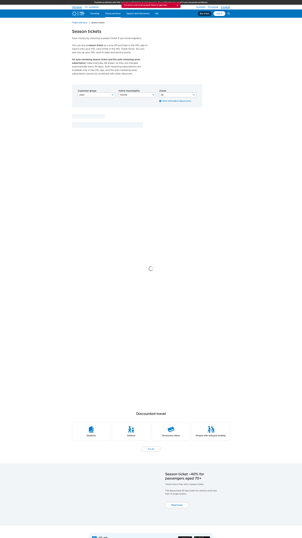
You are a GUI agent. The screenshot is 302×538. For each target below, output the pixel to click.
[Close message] (177, 5)
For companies (92, 7)
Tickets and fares (79, 23)
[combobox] (96, 95)
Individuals (77, 7)
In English (225, 7)
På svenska (213, 7)
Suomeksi (200, 7)
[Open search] (228, 13)
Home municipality (129, 90)
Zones (162, 90)
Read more (177, 505)
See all (151, 449)
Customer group (87, 90)
